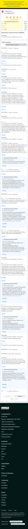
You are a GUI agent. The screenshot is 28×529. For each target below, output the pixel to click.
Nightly (3, 466)
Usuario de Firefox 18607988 (10, 359)
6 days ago (13, 69)
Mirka (10, 391)
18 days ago (11, 159)
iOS (2, 451)
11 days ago (19, 123)
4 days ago (19, 53)
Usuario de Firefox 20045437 (9, 259)
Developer (4, 488)
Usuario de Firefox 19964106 (9, 345)
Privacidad (3, 510)
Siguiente (20, 396)
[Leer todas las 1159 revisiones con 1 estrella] (13, 29)
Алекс (10, 112)
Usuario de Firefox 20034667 (9, 264)
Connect (3, 483)
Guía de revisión (5, 436)
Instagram (4, 495)
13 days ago (19, 139)
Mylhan (10, 169)
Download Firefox (6, 444)
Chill (10, 349)
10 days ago (15, 112)
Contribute (4, 485)
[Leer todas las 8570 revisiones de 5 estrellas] (13, 21)
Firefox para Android (9, 3)
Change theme (4, 524)
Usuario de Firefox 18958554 (10, 36)
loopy (10, 194)
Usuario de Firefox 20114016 (9, 53)
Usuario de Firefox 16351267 (9, 336)
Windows (4, 446)
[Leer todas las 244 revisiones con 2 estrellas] (13, 27)
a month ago (15, 194)
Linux (2, 456)
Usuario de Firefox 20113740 (9, 65)
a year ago (19, 36)
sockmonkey (12, 198)
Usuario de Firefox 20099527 (9, 123)
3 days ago (15, 48)
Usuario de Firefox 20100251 (9, 117)
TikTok (3, 500)
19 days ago (15, 143)
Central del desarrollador (8, 424)
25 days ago (15, 169)
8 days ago (19, 77)
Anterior (8, 396)
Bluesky (3, 502)
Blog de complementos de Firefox (10, 419)
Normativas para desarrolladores (10, 426)
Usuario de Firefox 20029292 (9, 306)
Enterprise (4, 475)
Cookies (10, 510)
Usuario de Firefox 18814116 (9, 93)
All (2, 459)
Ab (9, 69)
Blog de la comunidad (7, 429)
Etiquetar (3, 61)
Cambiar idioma (4, 521)
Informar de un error (7, 434)
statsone (11, 230)
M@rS (10, 143)
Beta (2, 468)
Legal (15, 510)
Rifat (10, 88)
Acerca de (4, 416)
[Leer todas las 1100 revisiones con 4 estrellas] (13, 23)
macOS (3, 449)
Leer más (3, 106)
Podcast (3, 505)
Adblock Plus (8, 11)
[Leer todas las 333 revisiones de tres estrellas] (13, 25)
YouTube (3, 497)
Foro (2, 431)
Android (3, 454)
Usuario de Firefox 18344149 (9, 139)
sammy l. (11, 48)
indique (10, 513)
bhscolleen (11, 353)
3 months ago (20, 359)
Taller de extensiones (7, 421)
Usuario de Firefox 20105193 (9, 77)
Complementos (5, 414)
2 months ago (20, 336)
